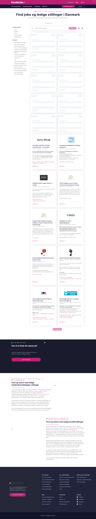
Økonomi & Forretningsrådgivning (20, 47)
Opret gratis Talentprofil (17, 494)
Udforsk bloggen (81, 482)
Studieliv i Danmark (47, 499)
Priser (60, 489)
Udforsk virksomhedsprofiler (66, 477)
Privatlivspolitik (63, 504)
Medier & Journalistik (18, 66)
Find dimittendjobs (46, 489)
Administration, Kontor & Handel (20, 42)
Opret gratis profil (68, 6)
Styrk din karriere (46, 501)
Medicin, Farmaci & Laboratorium (20, 68)
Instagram (81, 501)
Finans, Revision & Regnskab (19, 54)
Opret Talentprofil (26, 359)
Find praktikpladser (47, 486)
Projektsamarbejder (64, 482)
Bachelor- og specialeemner (84, 479)
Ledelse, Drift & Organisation (19, 63)
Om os (61, 497)
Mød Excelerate (46, 504)
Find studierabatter (82, 477)
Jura (15, 59)
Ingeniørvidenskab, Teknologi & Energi (20, 52)
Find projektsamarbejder (48, 479)
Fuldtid (15, 29)
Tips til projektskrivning (48, 497)
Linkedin (81, 497)
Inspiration (44, 6)
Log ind (80, 6)
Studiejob (16, 31)
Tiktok (80, 504)
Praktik (15, 33)
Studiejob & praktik (64, 479)
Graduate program (17, 36)
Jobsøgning (37, 6)
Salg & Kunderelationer (18, 72)
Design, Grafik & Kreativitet (19, 46)
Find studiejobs (46, 484)
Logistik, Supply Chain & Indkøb (20, 61)
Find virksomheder (16, 6)
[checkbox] (13, 29)
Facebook (81, 499)
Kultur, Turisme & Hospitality (19, 44)
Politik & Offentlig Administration (20, 70)
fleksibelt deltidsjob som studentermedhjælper (39, 389)
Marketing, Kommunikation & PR (20, 65)
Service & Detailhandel (18, 74)
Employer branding (64, 484)
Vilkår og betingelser (64, 501)
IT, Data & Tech (17, 57)
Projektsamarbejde (27, 6)
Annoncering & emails (65, 486)
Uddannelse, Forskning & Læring (20, 49)
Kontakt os (62, 499)
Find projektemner (46, 482)
